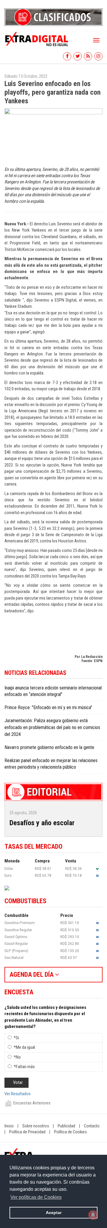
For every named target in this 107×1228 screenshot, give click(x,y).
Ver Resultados (17, 1093)
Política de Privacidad (27, 1131)
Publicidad (66, 1126)
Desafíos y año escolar (42, 823)
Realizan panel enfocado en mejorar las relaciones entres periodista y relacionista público (50, 764)
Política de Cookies (70, 1131)
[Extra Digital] (37, 38)
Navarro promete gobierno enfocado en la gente (49, 747)
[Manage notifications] (93, 1215)
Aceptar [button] (54, 1212)
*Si (16, 1037)
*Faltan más (24, 1066)
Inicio (9, 1126)
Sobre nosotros (35, 1126)
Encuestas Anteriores (32, 1103)
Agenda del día (32, 974)
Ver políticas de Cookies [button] (36, 1197)
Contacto (92, 1126)
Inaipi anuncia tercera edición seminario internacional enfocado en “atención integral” (53, 691)
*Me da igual (24, 1047)
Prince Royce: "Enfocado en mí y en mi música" (48, 707)
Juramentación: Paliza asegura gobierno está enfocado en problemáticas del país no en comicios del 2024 (52, 727)
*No (17, 1057)
